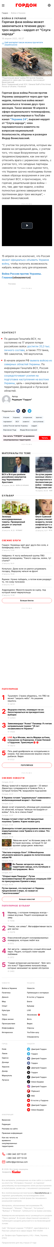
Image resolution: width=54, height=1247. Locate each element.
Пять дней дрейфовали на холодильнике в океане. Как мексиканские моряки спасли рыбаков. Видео (28, 754)
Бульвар (8, 495)
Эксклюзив (32, 1015)
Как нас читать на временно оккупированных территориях (10, 1141)
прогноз (39, 417)
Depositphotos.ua (42, 1193)
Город (4, 1044)
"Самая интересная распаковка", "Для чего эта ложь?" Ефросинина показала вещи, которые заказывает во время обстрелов (29, 965)
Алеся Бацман (37, 1082)
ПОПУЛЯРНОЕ (10, 689)
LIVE (29, 1010)
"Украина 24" (18, 119)
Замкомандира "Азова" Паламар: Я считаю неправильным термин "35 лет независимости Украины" (30, 726)
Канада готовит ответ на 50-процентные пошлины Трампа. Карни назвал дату (23, 820)
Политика (6, 993)
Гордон (5, 13)
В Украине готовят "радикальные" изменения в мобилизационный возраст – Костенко (26, 798)
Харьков (5, 1067)
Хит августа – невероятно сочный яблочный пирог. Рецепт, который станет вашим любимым (29, 951)
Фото (29, 1019)
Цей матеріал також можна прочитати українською (24, 43)
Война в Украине (18, 13)
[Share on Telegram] (29, 411)
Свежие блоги (11, 540)
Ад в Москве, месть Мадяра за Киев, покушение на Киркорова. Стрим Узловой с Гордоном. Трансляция (29, 740)
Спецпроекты (33, 1037)
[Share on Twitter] (24, 411)
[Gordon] (26, 5)
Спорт (4, 1006)
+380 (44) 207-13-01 (16, 1154)
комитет (26, 422)
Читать (45, 438)
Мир (4, 1001)
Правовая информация (12, 1133)
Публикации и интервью (38, 993)
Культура (6, 1010)
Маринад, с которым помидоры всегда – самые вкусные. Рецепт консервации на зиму (28, 915)
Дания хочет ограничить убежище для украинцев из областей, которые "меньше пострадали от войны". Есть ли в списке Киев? (26, 809)
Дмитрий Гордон (39, 1049)
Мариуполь (7, 1075)
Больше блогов (27, 600)
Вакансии (6, 1120)
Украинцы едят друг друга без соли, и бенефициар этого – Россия (25, 546)
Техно (4, 1015)
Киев (4, 1049)
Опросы (30, 1028)
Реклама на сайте (10, 1129)
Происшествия (8, 1023)
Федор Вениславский (28, 430)
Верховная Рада (9, 430)
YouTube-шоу (33, 1032)
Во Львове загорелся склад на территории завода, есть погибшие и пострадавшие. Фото (31, 867)
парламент (7, 422)
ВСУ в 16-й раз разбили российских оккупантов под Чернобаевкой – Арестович (14, 478)
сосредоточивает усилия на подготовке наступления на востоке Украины (26, 379)
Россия (6, 417)
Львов (4, 1053)
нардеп (34, 426)
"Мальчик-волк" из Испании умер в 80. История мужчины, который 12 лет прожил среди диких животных (32, 843)
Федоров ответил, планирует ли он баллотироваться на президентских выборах (26, 712)
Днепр (5, 1071)
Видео (30, 1023)
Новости (6, 983)
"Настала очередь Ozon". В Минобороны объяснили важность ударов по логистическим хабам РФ (26, 855)
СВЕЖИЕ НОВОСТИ (13, 778)
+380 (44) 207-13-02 (16, 1158)
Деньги (5, 997)
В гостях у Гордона (35, 997)
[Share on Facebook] (18, 411)
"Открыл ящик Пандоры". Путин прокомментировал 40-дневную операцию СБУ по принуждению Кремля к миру (26, 878)
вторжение (27, 417)
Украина (16, 417)
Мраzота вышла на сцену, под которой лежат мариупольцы (24, 591)
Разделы (31, 983)
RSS (33, 1096)
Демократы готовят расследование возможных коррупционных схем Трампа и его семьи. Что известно (26, 831)
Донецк (5, 1062)
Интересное (7, 1032)
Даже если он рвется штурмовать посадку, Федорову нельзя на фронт (24, 569)
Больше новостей (27, 899)
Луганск (5, 1080)
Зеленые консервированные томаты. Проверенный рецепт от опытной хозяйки (13, 521)
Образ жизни (8, 1019)
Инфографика (8, 1028)
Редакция (6, 1124)
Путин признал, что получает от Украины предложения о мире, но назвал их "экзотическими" (23, 890)
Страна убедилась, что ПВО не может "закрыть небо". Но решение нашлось (28, 698)
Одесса (5, 1058)
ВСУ (17, 422)
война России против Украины (15, 426)
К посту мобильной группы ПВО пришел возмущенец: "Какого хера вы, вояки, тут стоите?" (26, 558)
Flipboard (35, 1091)
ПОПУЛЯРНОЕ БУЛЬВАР (16, 905)
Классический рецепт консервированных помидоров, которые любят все (28, 938)
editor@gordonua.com (17, 1162)
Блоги (29, 1001)
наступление (38, 422)
